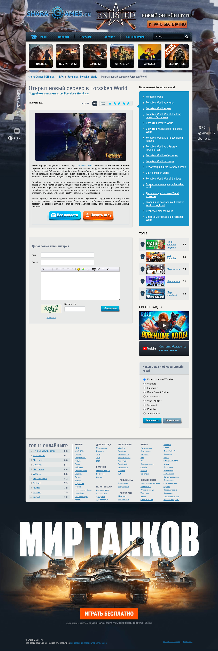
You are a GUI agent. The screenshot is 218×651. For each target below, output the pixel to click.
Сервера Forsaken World (159, 211)
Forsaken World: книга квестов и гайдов (164, 139)
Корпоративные (147, 464)
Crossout (152, 405)
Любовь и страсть (171, 500)
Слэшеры (79, 477)
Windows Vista (124, 458)
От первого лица (171, 461)
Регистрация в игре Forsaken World (166, 167)
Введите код (70, 304)
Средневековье (170, 483)
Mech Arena (173, 281)
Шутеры (78, 454)
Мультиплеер (146, 448)
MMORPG (79, 451)
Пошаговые (169, 480)
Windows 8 (122, 464)
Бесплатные (123, 499)
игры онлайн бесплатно (58, 12)
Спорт (166, 448)
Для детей (100, 496)
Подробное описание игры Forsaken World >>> (59, 93)
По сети (144, 471)
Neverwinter (153, 396)
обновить (51, 317)
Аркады (78, 480)
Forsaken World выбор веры (162, 155)
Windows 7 (122, 461)
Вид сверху (168, 493)
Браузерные (123, 486)
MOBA (77, 461)
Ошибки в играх (103, 471)
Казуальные (169, 474)
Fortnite (151, 409)
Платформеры (81, 496)
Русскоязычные (147, 490)
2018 (98, 454)
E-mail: (35, 262)
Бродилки (168, 454)
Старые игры (101, 448)
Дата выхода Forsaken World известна (162, 195)
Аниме (143, 496)
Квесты (78, 500)
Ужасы (78, 487)
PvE (142, 458)
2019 (98, 458)
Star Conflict (153, 413)
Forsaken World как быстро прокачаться (161, 148)
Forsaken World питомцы (160, 161)
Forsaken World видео (158, 108)
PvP (142, 461)
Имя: (34, 255)
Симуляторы (80, 458)
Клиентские (123, 483)
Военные (167, 444)
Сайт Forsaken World (157, 172)
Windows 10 (123, 467)
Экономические (170, 490)
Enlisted (37, 492)
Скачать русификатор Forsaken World (164, 130)
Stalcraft (37, 483)
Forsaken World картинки (160, 102)
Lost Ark (36, 497)
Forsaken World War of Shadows (163, 178)
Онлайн (144, 467)
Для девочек (101, 493)
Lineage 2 (152, 388)
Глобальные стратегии (150, 483)
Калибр (36, 488)
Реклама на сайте (171, 641)
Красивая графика (171, 496)
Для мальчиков (102, 490)
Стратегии (79, 484)
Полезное (100, 474)
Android (121, 471)
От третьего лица (171, 477)
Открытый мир (147, 500)
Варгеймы (79, 493)
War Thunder (171, 257)
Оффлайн (145, 474)
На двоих (145, 454)
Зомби (166, 457)
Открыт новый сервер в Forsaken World (165, 186)
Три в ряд (145, 493)
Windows (122, 451)
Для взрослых (102, 500)
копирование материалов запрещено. (88, 643)
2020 (98, 461)
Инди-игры (168, 467)
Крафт (166, 464)
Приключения (81, 471)
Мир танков (173, 269)
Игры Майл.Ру (170, 451)
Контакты (187, 641)
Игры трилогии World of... (161, 379)
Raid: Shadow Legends (171, 244)
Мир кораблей (172, 293)
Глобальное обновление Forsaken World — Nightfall (165, 204)
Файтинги (79, 467)
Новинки (100, 451)
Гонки (77, 464)
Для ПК (121, 448)
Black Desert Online (158, 392)
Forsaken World (85, 166)
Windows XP (123, 454)
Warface (151, 383)
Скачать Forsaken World (159, 123)
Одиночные (146, 451)
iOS (119, 474)
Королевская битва (83, 490)
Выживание (168, 470)
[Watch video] (164, 325)
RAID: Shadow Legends (44, 451)
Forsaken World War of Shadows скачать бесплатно (163, 116)
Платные (122, 496)
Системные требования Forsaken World (165, 218)
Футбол (167, 487)
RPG (77, 448)
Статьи (99, 477)
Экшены (78, 474)
